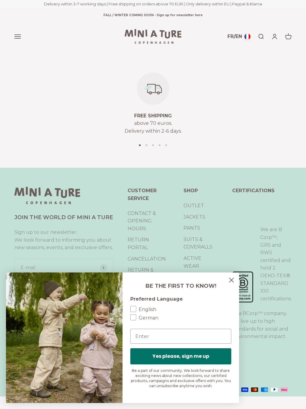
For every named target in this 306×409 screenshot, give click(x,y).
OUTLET (193, 205)
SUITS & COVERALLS (197, 243)
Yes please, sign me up (180, 356)
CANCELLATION (147, 259)
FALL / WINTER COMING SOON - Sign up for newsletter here (153, 15)
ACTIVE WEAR (192, 262)
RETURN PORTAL (138, 243)
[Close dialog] (231, 280)
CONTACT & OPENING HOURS (142, 220)
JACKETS (194, 217)
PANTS (191, 228)
